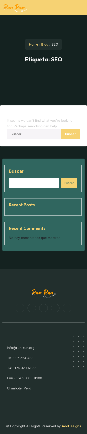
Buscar (16, 171)
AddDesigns (71, 426)
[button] (79, 6)
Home (33, 44)
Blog (44, 44)
